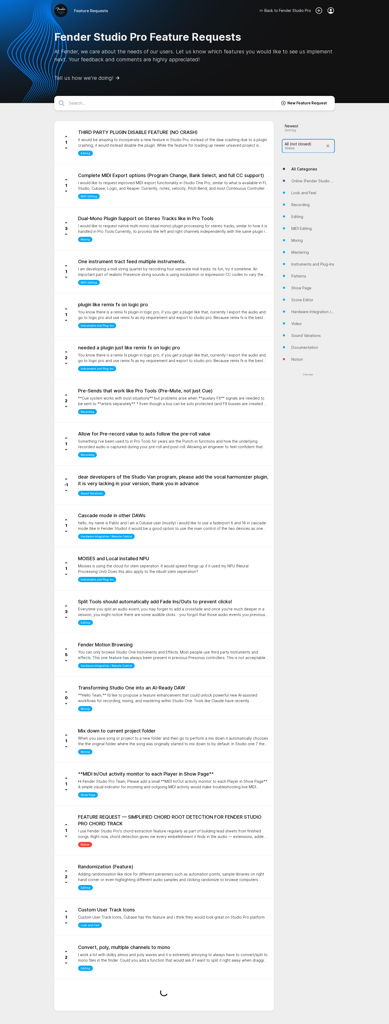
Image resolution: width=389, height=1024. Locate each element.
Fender (308, 374)
